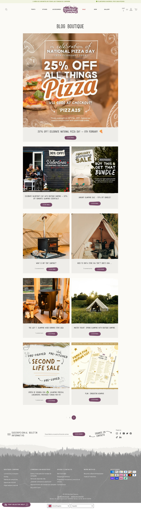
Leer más (70, 137)
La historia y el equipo (11, 473)
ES (127, 10)
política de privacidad (77, 496)
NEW (95, 9)
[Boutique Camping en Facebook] (120, 433)
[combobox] (58, 506)
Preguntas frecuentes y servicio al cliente (68, 481)
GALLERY (107, 9)
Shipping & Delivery (63, 476)
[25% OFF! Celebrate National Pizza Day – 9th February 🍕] (70, 81)
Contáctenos (61, 484)
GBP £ (123, 9)
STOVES (44, 9)
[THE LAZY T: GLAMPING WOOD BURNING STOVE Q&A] (46, 301)
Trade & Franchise (90, 476)
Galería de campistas (11, 479)
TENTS (33, 9)
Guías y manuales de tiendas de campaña (41, 475)
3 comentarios (88, 268)
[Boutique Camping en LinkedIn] (120, 437)
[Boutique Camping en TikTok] (117, 437)
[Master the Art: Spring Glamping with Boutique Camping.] (94, 301)
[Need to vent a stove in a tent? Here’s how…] (94, 236)
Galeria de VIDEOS (10, 482)
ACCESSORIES (56, 9)
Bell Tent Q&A (61, 473)
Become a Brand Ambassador (93, 473)
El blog (6, 476)
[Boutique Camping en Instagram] (117, 433)
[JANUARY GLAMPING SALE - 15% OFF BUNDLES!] (94, 170)
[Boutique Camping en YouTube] (124, 433)
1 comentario (39, 333)
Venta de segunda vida (38, 479)
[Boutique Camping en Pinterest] (131, 433)
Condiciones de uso (63, 496)
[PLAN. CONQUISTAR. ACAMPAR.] (94, 366)
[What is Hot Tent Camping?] (46, 236)
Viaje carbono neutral (11, 485)
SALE (84, 9)
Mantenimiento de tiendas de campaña (43, 484)
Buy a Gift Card (35, 487)
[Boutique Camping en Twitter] (127, 433)
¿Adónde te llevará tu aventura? (41, 482)
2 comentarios (39, 268)
